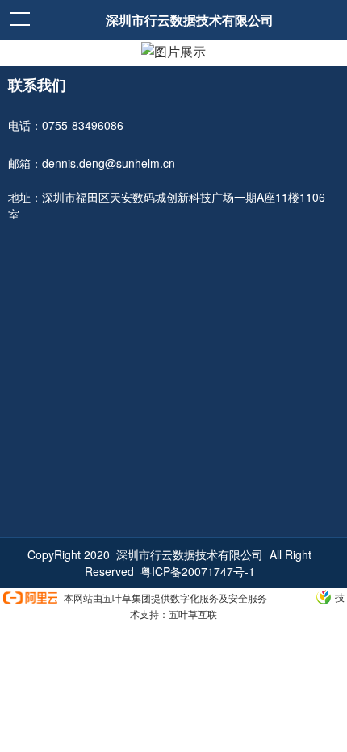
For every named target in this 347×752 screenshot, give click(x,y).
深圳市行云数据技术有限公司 (190, 19)
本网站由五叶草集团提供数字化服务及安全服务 (165, 597)
